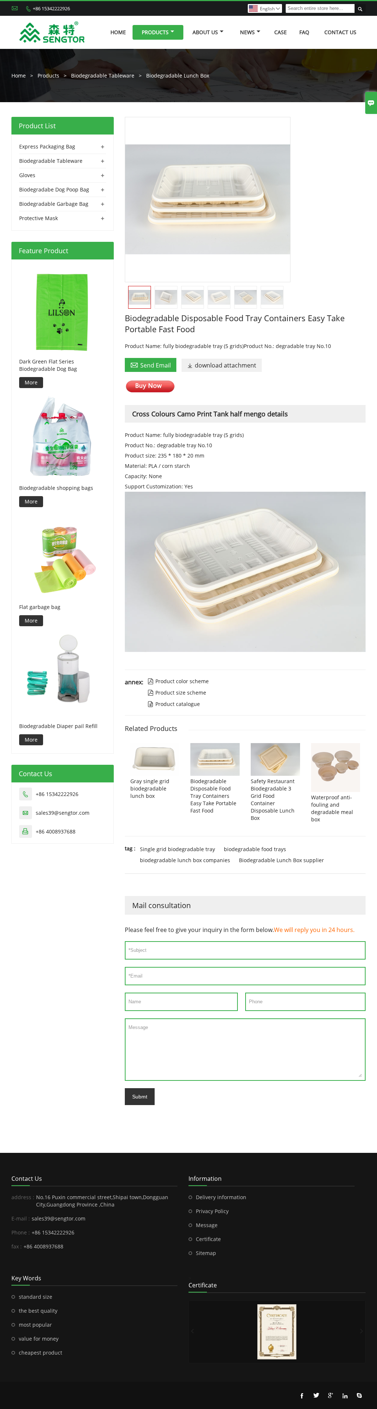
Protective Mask (38, 218)
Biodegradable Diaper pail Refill (58, 726)
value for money (39, 1338)
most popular (35, 1324)
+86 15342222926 (51, 8)
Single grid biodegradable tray (177, 849)
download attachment (221, 365)
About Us (205, 32)
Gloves (27, 175)
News (247, 32)
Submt (139, 1097)
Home (118, 32)
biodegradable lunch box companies (185, 860)
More (31, 382)
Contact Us (340, 32)
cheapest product (40, 1352)
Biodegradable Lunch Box (177, 75)
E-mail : (20, 1218)
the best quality (38, 1310)
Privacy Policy (212, 1211)
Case (280, 32)
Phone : (20, 1232)
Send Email (150, 365)
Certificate (208, 1239)
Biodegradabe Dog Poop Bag (54, 189)
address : (22, 1197)
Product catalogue (174, 703)
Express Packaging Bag (47, 146)
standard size (35, 1296)
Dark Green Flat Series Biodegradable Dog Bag (48, 365)
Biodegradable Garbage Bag (53, 203)
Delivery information (221, 1197)
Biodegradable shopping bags (56, 487)
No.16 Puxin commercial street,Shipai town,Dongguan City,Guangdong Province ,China (102, 1201)
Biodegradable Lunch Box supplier (281, 860)
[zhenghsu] (277, 1331)
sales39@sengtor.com (62, 812)
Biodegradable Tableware (102, 75)
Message (207, 1225)
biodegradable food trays (255, 849)
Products (155, 32)
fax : (16, 1246)
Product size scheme (177, 692)
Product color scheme (178, 681)
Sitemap (206, 1253)
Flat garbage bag (39, 606)
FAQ (304, 32)
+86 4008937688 (55, 831)
